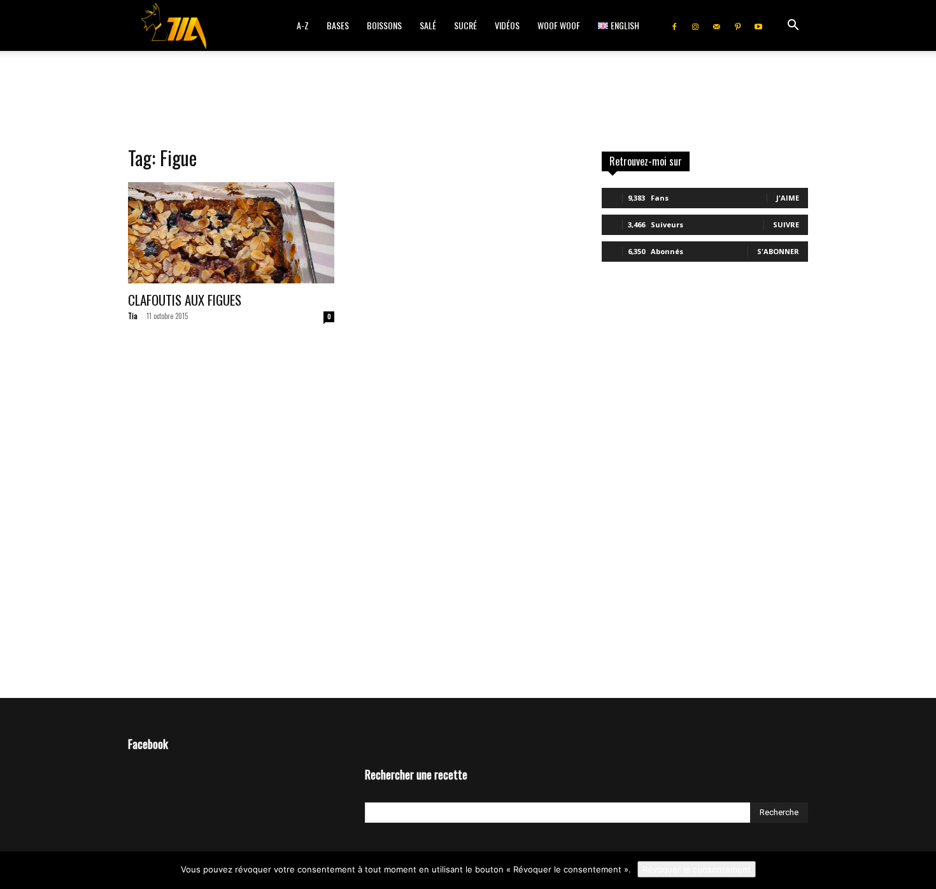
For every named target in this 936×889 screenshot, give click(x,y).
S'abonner (778, 251)
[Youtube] (758, 25)
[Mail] (716, 25)
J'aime (787, 198)
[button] (792, 26)
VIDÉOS (507, 25)
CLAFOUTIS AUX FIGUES (184, 299)
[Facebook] (674, 25)
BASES (338, 25)
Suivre (786, 224)
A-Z (303, 25)
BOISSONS (384, 25)
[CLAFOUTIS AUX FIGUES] (231, 232)
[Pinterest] (737, 25)
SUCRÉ (465, 25)
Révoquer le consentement (696, 869)
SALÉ (428, 25)
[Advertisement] (468, 95)
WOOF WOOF (558, 25)
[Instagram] (695, 25)
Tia (133, 316)
